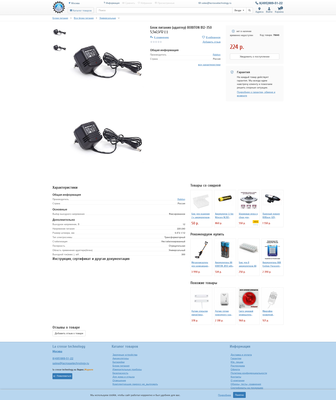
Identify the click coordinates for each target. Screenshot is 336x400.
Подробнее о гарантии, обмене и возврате (256, 93)
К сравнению (161, 37)
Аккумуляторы (121, 358)
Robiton (216, 54)
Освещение (119, 380)
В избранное (213, 37)
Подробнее (224, 395)
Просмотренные (165, 3)
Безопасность (120, 373)
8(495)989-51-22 (271, 3)
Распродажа (238, 365)
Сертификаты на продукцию (247, 387)
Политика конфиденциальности (249, 373)
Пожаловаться (64, 376)
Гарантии (236, 358)
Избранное (146, 3)
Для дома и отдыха (124, 376)
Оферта (235, 369)
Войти (269, 11)
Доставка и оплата (241, 354)
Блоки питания (121, 365)
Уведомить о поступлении (255, 56)
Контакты (236, 376)
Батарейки (119, 362)
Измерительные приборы (127, 369)
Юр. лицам (237, 362)
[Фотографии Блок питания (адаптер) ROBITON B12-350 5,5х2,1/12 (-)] (107, 63)
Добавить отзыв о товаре (69, 333)
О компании (237, 380)
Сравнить (129, 3)
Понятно (239, 394)
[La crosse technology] (58, 7)
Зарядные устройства (125, 354)
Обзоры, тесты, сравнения (246, 384)
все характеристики (209, 64)
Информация (112, 3)
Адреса (259, 11)
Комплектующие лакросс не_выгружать (135, 384)
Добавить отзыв (211, 41)
